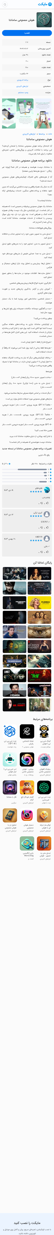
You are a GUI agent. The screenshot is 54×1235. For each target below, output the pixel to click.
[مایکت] (45, 6)
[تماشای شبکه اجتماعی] (14, 662)
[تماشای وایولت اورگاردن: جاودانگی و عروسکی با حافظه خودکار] (39, 705)
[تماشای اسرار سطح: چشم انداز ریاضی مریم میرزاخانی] (14, 632)
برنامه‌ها (42, 134)
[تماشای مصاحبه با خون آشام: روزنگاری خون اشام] (39, 574)
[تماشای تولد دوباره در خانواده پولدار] (14, 603)
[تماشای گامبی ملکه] (39, 647)
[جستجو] (5, 4)
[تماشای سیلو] (14, 647)
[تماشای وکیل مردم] (14, 574)
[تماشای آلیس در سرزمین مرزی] (39, 662)
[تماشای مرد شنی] (14, 618)
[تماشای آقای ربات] (14, 705)
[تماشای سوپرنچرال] (39, 618)
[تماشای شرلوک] (39, 589)
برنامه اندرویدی (22, 80)
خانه (50, 134)
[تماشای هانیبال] (14, 589)
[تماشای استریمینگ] (14, 691)
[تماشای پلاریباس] (39, 603)
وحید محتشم (23, 92)
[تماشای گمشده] (14, 676)
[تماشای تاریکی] (39, 632)
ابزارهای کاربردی (22, 86)
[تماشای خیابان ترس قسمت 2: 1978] (39, 676)
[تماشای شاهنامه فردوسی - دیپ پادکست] (39, 691)
